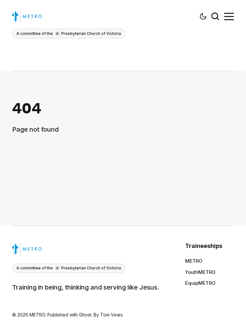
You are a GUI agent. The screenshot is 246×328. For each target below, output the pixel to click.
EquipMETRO (200, 283)
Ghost (85, 314)
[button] (203, 16)
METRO (193, 261)
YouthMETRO (200, 272)
